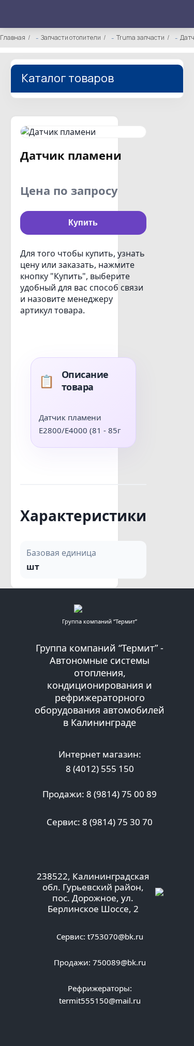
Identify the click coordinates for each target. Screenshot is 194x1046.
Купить (83, 222)
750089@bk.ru (119, 962)
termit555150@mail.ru (100, 1000)
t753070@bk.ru (115, 936)
